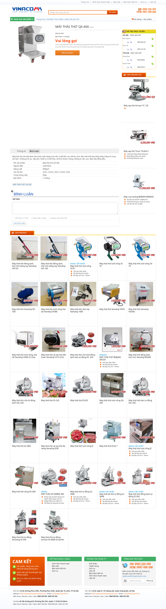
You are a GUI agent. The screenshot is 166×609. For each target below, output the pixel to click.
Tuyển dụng (94, 566)
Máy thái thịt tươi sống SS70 (80, 267)
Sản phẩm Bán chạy (134, 75)
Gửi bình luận (19, 223)
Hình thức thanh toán (101, 2)
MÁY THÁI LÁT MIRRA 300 (52, 494)
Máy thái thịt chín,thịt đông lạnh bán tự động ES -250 (82, 356)
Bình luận (34, 151)
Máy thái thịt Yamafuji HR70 (112, 309)
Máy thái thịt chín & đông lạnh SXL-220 (23, 401)
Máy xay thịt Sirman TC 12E (136, 105)
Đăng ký (150, 580)
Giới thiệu (93, 563)
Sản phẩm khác (21, 233)
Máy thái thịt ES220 (79, 400)
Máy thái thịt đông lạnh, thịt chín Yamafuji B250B (140, 356)
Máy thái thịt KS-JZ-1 (108, 446)
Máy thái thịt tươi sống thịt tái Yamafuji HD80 (53, 310)
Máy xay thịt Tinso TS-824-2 (136, 151)
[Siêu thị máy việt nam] (27, 9)
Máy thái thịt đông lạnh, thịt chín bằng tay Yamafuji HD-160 (53, 266)
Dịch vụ (143, 2)
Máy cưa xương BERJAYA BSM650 (139, 197)
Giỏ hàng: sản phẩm (143, 19)
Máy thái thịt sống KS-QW (23, 491)
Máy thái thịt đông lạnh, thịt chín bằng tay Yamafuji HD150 (24, 266)
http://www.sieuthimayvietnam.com (33, 594)
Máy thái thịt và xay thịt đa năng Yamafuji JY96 (53, 447)
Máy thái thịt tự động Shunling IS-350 (21, 538)
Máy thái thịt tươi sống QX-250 (111, 401)
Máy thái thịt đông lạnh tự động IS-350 (141, 495)
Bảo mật (116, 2)
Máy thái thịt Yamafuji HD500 (139, 310)
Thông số (21, 151)
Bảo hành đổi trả (130, 2)
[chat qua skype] (152, 38)
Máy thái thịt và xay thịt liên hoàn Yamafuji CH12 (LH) (53, 356)
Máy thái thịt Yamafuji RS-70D (23, 310)
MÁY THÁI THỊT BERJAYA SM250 (110, 358)
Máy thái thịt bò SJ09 (21, 446)
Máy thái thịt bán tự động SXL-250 (140, 401)
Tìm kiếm (112, 12)
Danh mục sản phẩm (22, 19)
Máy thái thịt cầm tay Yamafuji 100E (79, 310)
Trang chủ (85, 2)
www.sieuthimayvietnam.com (134, 576)
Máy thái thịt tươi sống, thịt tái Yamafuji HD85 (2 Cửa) (24, 356)
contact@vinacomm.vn (60, 594)
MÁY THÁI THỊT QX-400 (22, 184)
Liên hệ (153, 2)
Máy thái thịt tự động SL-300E (81, 492)
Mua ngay (67, 52)
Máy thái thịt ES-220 (50, 400)
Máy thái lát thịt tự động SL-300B (112, 495)
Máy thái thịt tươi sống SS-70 (141, 264)
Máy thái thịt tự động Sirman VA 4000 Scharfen (52, 538)
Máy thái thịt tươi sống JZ (81, 446)
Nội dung (16, 199)
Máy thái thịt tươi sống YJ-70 (111, 264)
